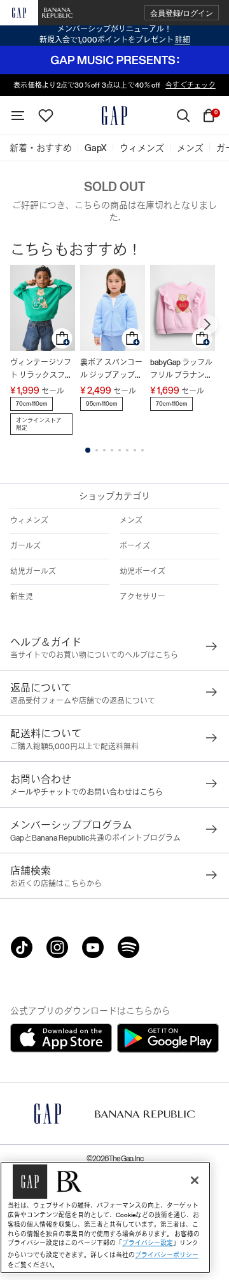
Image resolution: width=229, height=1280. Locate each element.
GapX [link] (96, 148)
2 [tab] (96, 450)
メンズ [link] (190, 148)
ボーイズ (135, 546)
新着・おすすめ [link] (41, 148)
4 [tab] (112, 450)
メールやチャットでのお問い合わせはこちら (86, 792)
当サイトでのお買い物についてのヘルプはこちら (94, 655)
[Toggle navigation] (17, 115)
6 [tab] (127, 450)
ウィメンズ (29, 520)
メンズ (131, 520)
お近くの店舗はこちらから (56, 883)
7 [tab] (135, 450)
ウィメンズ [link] (142, 148)
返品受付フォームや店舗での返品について (82, 701)
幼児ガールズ (33, 571)
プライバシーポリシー (166, 1254)
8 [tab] (142, 450)
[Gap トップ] (114, 115)
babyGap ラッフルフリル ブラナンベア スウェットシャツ (181, 370)
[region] (105, 1217)
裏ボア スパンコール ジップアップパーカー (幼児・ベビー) (112, 370)
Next (207, 324)
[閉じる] (195, 1180)
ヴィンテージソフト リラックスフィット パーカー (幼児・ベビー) (41, 370)
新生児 (21, 596)
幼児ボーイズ (142, 571)
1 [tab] (87, 450)
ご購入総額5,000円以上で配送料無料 (74, 746)
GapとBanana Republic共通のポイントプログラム (95, 838)
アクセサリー (142, 596)
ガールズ (25, 546)
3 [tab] (104, 450)
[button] (181, 13)
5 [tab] (119, 450)
